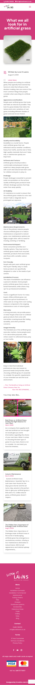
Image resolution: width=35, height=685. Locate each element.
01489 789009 (17, 627)
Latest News (12, 80)
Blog (17, 618)
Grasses (17, 602)
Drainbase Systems (17, 604)
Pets (17, 600)
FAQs (17, 616)
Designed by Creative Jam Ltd (17, 682)
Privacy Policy (17, 643)
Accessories (17, 607)
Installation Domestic (17, 591)
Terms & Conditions (17, 641)
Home (17, 588)
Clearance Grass (17, 609)
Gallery (17, 614)
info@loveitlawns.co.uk (17, 630)
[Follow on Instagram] (21, 650)
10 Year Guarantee (17, 638)
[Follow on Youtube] (17, 650)
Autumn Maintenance (13, 474)
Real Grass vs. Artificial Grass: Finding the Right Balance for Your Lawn (16, 421)
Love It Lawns (23, 72)
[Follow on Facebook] (13, 650)
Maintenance (17, 595)
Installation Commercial (17, 593)
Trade (18, 611)
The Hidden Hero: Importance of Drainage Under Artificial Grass (16, 525)
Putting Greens (17, 598)
